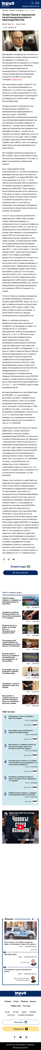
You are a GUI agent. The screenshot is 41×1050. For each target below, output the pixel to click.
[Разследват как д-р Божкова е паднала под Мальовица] (30, 671)
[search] (32, 3)
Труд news (28, 801)
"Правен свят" (16, 80)
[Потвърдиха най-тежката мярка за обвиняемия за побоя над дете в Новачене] (30, 643)
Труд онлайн (27, 725)
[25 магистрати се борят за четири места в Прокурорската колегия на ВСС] (30, 629)
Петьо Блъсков (24, 962)
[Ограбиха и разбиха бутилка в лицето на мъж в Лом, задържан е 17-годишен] (30, 615)
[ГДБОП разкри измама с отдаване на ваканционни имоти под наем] (30, 601)
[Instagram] (26, 1037)
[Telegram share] (13, 559)
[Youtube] (20, 1037)
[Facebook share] (4, 559)
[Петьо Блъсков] (33, 962)
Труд (9, 24)
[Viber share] (9, 559)
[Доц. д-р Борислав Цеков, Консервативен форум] (33, 979)
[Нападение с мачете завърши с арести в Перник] (30, 685)
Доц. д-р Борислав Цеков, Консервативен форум (21, 979)
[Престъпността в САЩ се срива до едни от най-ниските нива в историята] (20, 930)
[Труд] (20, 994)
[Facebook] (14, 1037)
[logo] (8, 4)
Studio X (25, 1048)
